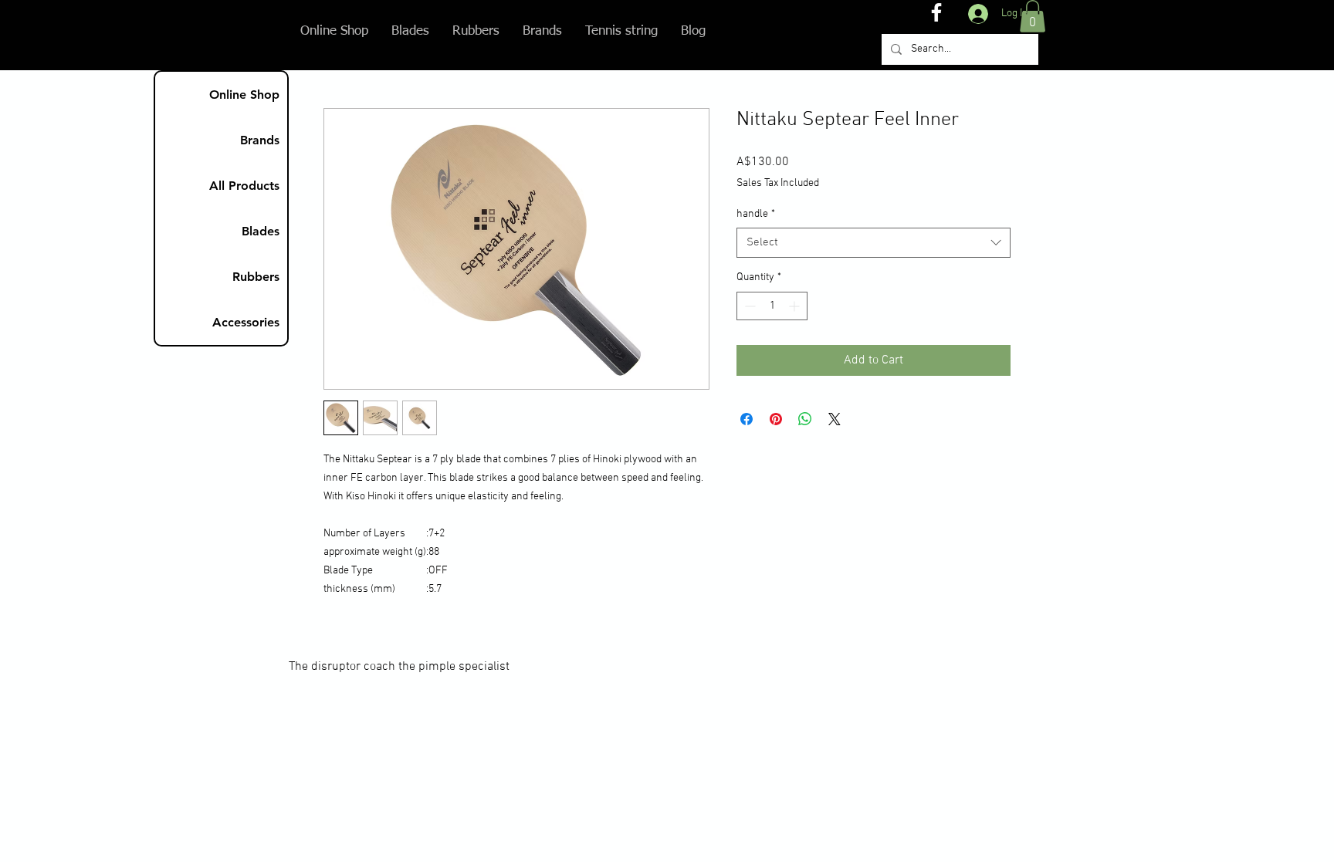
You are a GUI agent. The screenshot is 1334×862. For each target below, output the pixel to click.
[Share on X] (834, 419)
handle (755, 214)
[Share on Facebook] (746, 419)
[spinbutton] (772, 305)
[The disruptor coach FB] (936, 12)
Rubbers (255, 276)
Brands (259, 140)
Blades (260, 231)
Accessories (245, 322)
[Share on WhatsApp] (805, 419)
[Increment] (795, 305)
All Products (244, 185)
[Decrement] (748, 305)
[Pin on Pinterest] (776, 419)
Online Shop (244, 94)
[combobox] (873, 243)
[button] (1032, 16)
